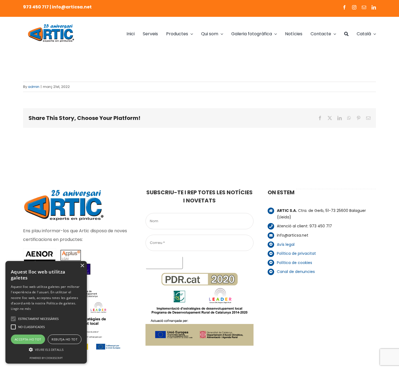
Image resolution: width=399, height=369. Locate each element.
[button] (13, 318)
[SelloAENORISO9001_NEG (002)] (39, 250)
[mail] (364, 7)
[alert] (46, 312)
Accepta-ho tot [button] (28, 339)
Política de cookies (294, 262)
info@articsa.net (72, 7)
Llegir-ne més (21, 309)
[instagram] (354, 7)
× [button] (82, 266)
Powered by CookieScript (46, 358)
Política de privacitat (296, 253)
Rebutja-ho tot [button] (64, 339)
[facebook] (344, 7)
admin (33, 86)
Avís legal (285, 244)
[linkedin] (374, 7)
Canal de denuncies (296, 271)
